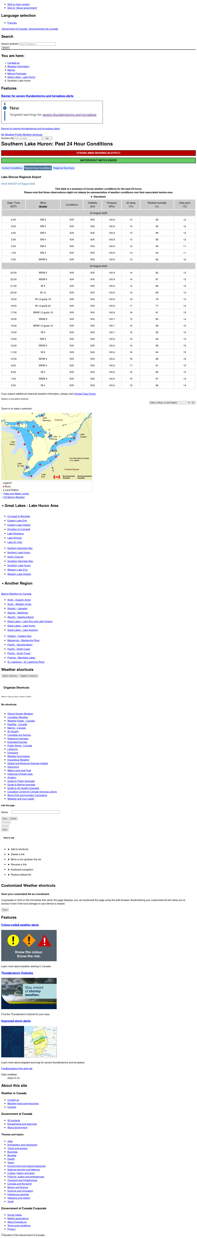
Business (12, 1152)
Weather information (18, 66)
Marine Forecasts (16, 73)
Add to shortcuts (9, 676)
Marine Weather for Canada (16, 593)
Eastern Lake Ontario (18, 525)
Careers (11, 1107)
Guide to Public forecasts (21, 781)
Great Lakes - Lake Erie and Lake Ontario (29, 621)
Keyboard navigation (22, 869)
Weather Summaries (18, 756)
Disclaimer (100, 196)
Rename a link (19, 864)
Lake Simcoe (14, 538)
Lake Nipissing (15, 533)
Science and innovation (20, 1191)
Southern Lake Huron (19, 565)
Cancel (13, 818)
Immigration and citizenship (22, 1144)
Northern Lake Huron (18, 552)
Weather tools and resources (23, 1103)
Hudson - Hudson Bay (19, 636)
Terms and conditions (19, 1225)
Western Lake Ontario (19, 574)
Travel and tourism (17, 1148)
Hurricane (12, 752)
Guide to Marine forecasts (21, 784)
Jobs (10, 1141)
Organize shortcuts (28, 676)
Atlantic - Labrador (17, 608)
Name (4, 812)
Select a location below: (15, 399)
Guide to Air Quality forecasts (23, 788)
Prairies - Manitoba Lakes (21, 657)
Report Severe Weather (20, 713)
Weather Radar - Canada (21, 720)
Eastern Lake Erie (17, 520)
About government (17, 1127)
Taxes (10, 1162)
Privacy (11, 1229)
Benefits (11, 1155)
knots (43, 206)
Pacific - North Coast (18, 649)
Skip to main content (18, 4)
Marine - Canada (16, 728)
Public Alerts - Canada (19, 745)
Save (4, 818)
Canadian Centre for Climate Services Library (32, 791)
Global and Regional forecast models (27, 763)
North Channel (15, 557)
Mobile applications (18, 1218)
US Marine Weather (14, 497)
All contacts (13, 1120)
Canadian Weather (17, 717)
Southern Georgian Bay (20, 561)
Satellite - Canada (17, 724)
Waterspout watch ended (98, 160)
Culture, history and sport (21, 1173)
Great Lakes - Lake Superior (22, 630)
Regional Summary (63, 168)
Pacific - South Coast (18, 653)
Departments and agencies (22, 1124)
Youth (10, 1201)
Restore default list (21, 874)
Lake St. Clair (14, 542)
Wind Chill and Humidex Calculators (27, 795)
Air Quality (13, 731)
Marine (11, 70)
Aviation (11, 777)
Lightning (12, 749)
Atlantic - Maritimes (17, 612)
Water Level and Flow (19, 770)
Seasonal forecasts (17, 738)
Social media (14, 1215)
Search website (9, 43)
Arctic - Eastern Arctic (19, 600)
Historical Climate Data (20, 774)
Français (12, 23)
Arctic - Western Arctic (19, 604)
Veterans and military (18, 1198)
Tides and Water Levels (16, 493)
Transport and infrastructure (22, 1180)
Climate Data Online (85, 393)
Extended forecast (17, 742)
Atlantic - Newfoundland (20, 617)
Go (47, 138)
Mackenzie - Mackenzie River (23, 640)
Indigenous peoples (18, 1194)
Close (5, 910)
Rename (6, 822)
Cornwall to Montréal (18, 516)
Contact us (13, 1100)
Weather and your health (20, 798)
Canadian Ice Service (19, 735)
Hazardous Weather (18, 759)
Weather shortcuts (32, 134)
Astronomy (13, 767)
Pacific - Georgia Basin (19, 644)
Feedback (16, 1068)
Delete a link (17, 854)
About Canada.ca (16, 1222)
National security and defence (23, 1169)
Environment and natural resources (26, 1166)
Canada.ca (13, 63)
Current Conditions (12, 168)
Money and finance (17, 1187)
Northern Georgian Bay (20, 548)
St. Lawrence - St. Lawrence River (25, 662)
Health (11, 1159)
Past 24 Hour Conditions (37, 168)
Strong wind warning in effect (98, 153)
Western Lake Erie (17, 569)
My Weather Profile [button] (12, 134)
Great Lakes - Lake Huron (21, 77)
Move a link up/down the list (26, 859)
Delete (5, 826)
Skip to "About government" (22, 8)
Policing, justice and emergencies (25, 1176)
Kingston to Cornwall (18, 529)
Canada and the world (19, 1183)
